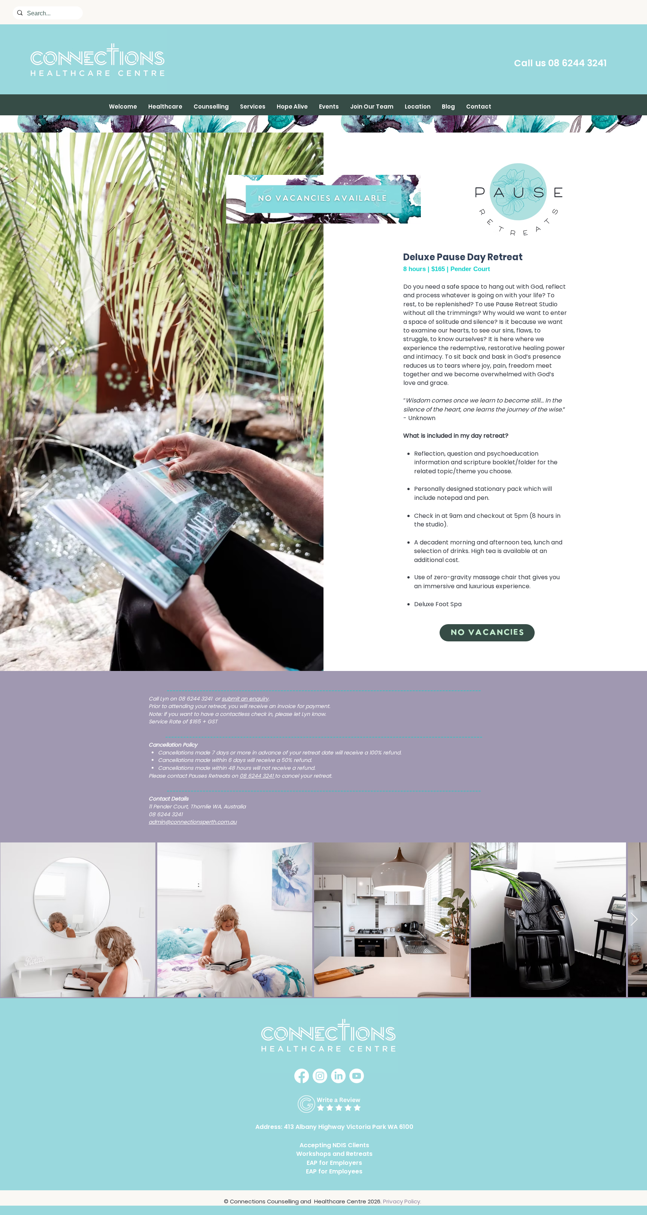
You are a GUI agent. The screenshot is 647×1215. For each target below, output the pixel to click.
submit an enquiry (245, 698)
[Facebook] (301, 1076)
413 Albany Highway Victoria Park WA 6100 (348, 1127)
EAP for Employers (334, 1162)
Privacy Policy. (402, 1201)
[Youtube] (356, 1076)
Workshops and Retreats (334, 1153)
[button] (165, 106)
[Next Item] (634, 919)
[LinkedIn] (338, 1076)
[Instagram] (320, 1076)
